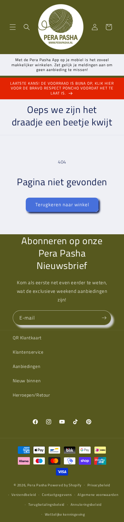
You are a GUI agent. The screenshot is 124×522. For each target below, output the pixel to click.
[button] (13, 27)
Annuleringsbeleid (86, 504)
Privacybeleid (98, 485)
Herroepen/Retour (31, 395)
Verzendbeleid (23, 494)
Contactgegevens (57, 494)
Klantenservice (28, 352)
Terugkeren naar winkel (62, 204)
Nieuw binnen (27, 380)
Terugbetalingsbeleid (46, 504)
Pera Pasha (37, 484)
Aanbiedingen (26, 366)
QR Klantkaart (27, 337)
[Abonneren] (104, 317)
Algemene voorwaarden (98, 494)
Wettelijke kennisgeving (65, 514)
